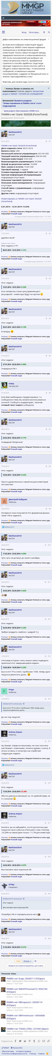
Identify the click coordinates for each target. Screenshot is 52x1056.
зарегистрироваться (38, 82)
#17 (49, 823)
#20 (49, 938)
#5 (50, 356)
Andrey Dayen (15, 732)
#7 (50, 429)
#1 (50, 141)
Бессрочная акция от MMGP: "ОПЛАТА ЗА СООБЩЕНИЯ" (23, 92)
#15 (49, 741)
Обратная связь (8, 1051)
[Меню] (26, 18)
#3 (50, 278)
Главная (41, 1053)
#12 (49, 619)
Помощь (32, 1053)
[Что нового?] (44, 32)
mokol (9, 1031)
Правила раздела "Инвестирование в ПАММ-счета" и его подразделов (22, 103)
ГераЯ (9, 981)
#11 (49, 582)
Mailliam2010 (8, 118)
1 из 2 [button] (18, 961)
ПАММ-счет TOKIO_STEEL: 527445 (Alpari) (27, 1028)
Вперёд (27, 961)
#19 (49, 894)
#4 (50, 318)
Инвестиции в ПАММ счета (22, 994)
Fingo (11, 689)
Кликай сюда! (16, 214)
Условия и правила (23, 1051)
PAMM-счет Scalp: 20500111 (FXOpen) (26, 978)
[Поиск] (49, 32)
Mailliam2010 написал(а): (12, 704)
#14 (49, 699)
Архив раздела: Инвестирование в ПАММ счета (30, 981)
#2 (50, 233)
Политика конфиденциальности (14, 1053)
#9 (50, 509)
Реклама (4, 212)
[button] (3, 32)
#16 (49, 783)
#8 (50, 466)
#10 (49, 545)
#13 (49, 656)
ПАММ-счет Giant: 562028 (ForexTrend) (19, 145)
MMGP (6, 1048)
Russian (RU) (17, 1048)
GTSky (11, 884)
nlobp (11, 383)
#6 (50, 393)
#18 (49, 857)
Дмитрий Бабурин (18, 499)
